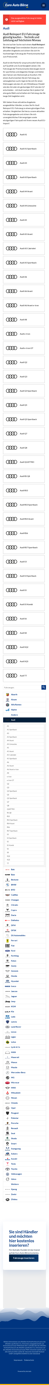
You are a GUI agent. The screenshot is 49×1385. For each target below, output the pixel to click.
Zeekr (14, 1194)
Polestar (15, 1118)
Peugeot (15, 1113)
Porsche (14, 1123)
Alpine (14, 709)
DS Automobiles (18, 935)
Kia (12, 1011)
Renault (14, 1128)
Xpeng (14, 1189)
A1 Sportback (12, 730)
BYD (13, 889)
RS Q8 (9, 813)
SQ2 (8, 856)
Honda (14, 976)
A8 (8, 773)
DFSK (13, 930)
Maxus (14, 1062)
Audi (13, 720)
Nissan (14, 1098)
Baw (13, 874)
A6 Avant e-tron (13, 769)
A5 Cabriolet (11, 755)
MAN (13, 1052)
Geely (13, 966)
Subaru (14, 1153)
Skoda (14, 1138)
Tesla (13, 1164)
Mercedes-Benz (18, 1072)
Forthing (15, 955)
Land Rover (16, 1027)
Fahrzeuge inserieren (23, 1256)
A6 (8, 762)
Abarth (14, 694)
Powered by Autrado (24, 1371)
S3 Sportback (11, 838)
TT (8, 863)
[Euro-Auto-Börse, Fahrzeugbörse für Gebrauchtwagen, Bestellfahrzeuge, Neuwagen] (15, 5)
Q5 (8, 795)
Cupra (14, 910)
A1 (8, 726)
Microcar (15, 1082)
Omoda (14, 1103)
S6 (8, 849)
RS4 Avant (10, 824)
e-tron (9, 777)
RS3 (8, 816)
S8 (8, 852)
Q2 (8, 784)
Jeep (13, 1001)
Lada (13, 1016)
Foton (13, 961)
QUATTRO (11, 809)
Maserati (15, 1057)
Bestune (14, 879)
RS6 (8, 827)
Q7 (8, 802)
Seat (13, 1133)
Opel (13, 1108)
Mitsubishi (15, 1092)
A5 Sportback (12, 759)
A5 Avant (10, 751)
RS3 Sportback (12, 820)
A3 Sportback (12, 737)
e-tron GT (10, 780)
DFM (13, 925)
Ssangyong (16, 1148)
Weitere (15, 1184)
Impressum (18, 1360)
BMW (13, 884)
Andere (14, 715)
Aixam (14, 699)
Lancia (14, 1021)
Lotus (13, 1042)
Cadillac (14, 895)
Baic (13, 869)
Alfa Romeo (16, 704)
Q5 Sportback (12, 798)
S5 (8, 842)
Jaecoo (14, 991)
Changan (15, 900)
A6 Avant (10, 766)
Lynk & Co (15, 1047)
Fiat (12, 945)
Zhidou (14, 1199)
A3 (8, 733)
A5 (8, 748)
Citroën (14, 905)
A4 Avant (10, 740)
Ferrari (14, 940)
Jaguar (14, 996)
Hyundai (15, 981)
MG (12, 1077)
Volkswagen (16, 1174)
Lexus (13, 1032)
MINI (13, 1087)
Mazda (14, 1067)
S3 (8, 834)
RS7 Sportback (12, 831)
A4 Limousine (12, 744)
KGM (13, 1006)
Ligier (13, 1037)
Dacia (13, 915)
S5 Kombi (10, 845)
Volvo (13, 1179)
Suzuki (14, 1158)
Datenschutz (29, 1360)
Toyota (14, 1169)
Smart (13, 1143)
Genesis (14, 971)
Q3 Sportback (12, 791)
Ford (13, 950)
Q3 (8, 788)
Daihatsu (15, 920)
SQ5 (8, 860)
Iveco (13, 986)
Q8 (8, 806)
